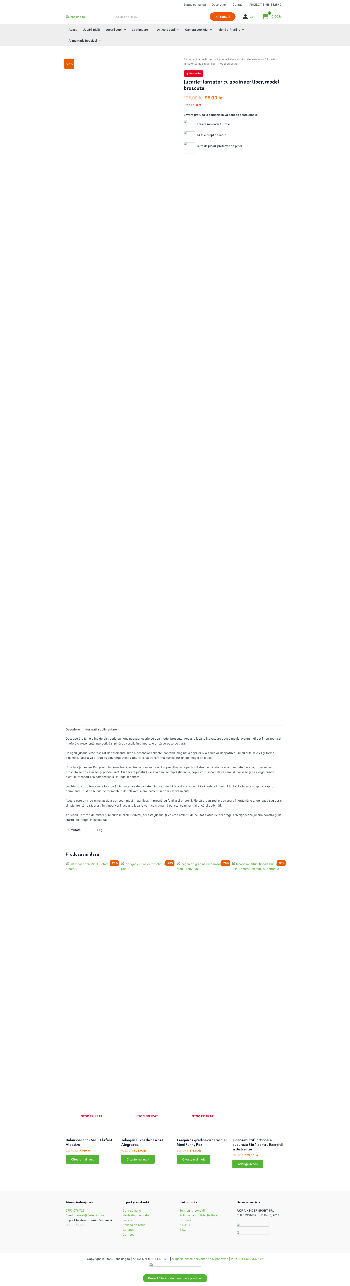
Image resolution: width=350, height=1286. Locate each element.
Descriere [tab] (73, 729)
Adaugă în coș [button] (248, 1164)
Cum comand (132, 1210)
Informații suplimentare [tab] (100, 729)
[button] (223, 16)
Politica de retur (134, 1225)
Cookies (185, 1220)
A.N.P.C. (185, 1225)
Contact (128, 1234)
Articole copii (210, 59)
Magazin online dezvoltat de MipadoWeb (200, 1259)
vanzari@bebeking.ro (89, 1215)
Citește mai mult (82, 1159)
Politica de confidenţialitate (198, 1215)
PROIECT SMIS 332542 (247, 1259)
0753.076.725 (75, 1210)
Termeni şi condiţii (192, 1210)
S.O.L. (183, 1229)
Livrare (127, 1220)
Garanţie (128, 1229)
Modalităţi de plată (136, 1215)
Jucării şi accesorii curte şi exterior (242, 59)
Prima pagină (192, 59)
